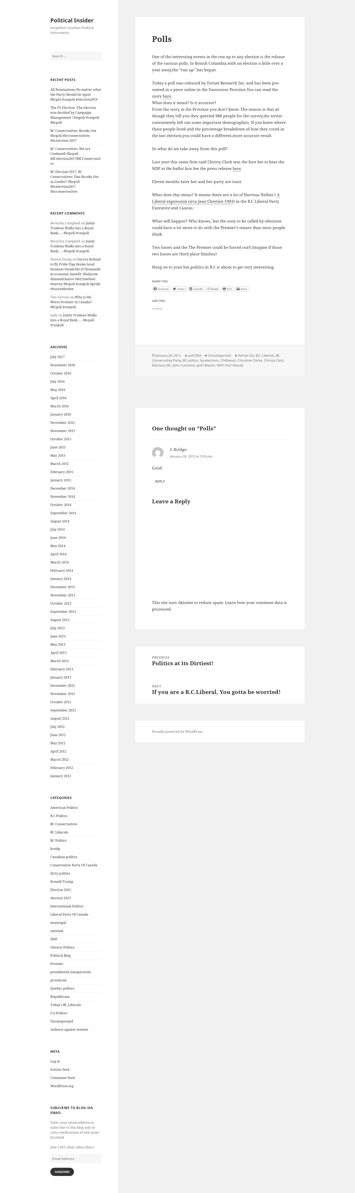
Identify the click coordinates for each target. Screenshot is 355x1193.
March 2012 (59, 759)
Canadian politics (63, 857)
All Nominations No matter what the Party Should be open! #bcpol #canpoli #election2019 (75, 94)
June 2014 (58, 537)
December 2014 (62, 488)
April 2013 (58, 652)
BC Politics (58, 840)
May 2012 (57, 743)
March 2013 (59, 661)
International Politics (66, 906)
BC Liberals (59, 832)
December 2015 (62, 422)
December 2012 (62, 685)
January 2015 (60, 480)
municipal (58, 922)
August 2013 (59, 620)
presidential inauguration (70, 972)
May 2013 (57, 644)
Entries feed (59, 1069)
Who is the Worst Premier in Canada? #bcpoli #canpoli (71, 302)
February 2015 (61, 472)
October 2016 (60, 373)
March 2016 (59, 406)
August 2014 (59, 521)
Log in (55, 1061)
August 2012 (59, 718)
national (56, 931)
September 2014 (63, 513)
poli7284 (194, 355)
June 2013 (58, 636)
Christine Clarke (250, 360)
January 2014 (60, 578)
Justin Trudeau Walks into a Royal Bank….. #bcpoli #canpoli (72, 228)
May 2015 (57, 455)
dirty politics (60, 873)
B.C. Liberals (265, 355)
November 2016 (62, 365)
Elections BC (161, 365)
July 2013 (57, 628)
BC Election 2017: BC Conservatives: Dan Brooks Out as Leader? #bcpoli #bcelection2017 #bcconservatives (74, 181)
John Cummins (184, 365)
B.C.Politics (58, 816)
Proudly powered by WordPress (177, 731)
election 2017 (60, 898)
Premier (56, 963)
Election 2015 (60, 890)
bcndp (55, 848)
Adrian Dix (246, 355)
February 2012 (61, 767)
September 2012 (63, 710)
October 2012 (60, 702)
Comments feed (62, 1077)
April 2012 (58, 751)
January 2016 (60, 414)
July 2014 (57, 529)
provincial (58, 980)
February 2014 (61, 570)
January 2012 (60, 776)
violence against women (69, 1029)
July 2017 (57, 357)
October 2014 (60, 505)
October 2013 (60, 603)
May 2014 (57, 546)
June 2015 (58, 447)
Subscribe (62, 1172)
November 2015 (62, 431)
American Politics (64, 807)
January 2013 (60, 677)
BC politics (191, 360)
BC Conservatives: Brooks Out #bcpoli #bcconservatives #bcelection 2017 (73, 135)
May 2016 (57, 389)
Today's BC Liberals (65, 1005)
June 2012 (58, 735)
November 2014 (62, 496)
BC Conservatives (63, 824)
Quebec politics (62, 988)
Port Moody (234, 365)
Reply (160, 481)
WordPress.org (62, 1086)
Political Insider (71, 20)
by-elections (209, 360)
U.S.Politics (58, 1013)
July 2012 (57, 726)
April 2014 (58, 554)
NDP (53, 939)
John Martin (206, 365)
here (167, 96)
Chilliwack (228, 360)
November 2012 (62, 694)
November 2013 (62, 595)
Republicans (60, 996)
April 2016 (58, 398)
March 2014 (59, 562)
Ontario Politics (62, 947)
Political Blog (60, 955)
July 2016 (57, 381)
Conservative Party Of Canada (73, 865)
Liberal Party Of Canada (69, 914)
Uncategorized (61, 1021)
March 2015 (59, 463)
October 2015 (60, 439)
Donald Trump (61, 881)
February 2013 (61, 669)
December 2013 (62, 587)
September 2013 (63, 611)
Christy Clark (274, 360)
